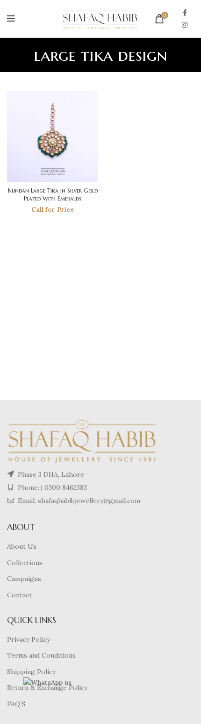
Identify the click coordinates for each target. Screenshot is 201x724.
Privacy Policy (28, 639)
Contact (19, 595)
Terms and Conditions (41, 655)
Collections (25, 563)
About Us (21, 546)
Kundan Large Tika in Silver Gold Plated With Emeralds (53, 194)
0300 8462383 (65, 487)
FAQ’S (16, 704)
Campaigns (24, 578)
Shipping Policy (31, 671)
